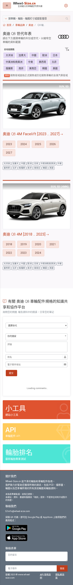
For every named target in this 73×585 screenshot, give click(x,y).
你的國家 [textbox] (11, 336)
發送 (62, 568)
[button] (36, 18)
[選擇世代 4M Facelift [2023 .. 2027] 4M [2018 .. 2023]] (36, 325)
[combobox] (36, 336)
